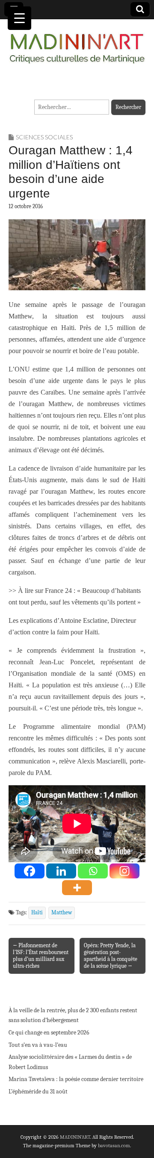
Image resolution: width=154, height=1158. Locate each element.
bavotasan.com (114, 1146)
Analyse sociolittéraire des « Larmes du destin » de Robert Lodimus (70, 1062)
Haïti (37, 913)
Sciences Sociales (44, 137)
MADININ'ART (75, 1137)
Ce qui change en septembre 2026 (49, 1032)
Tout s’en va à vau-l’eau (38, 1045)
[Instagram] (124, 870)
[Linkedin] (61, 870)
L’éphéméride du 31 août (38, 1091)
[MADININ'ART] (77, 43)
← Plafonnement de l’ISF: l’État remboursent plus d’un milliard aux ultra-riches (40, 955)
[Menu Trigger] (19, 18)
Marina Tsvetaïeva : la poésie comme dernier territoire (76, 1079)
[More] (77, 887)
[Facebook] (29, 870)
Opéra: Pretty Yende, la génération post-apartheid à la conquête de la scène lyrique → (110, 955)
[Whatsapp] (93, 870)
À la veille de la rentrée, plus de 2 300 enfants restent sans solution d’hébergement (73, 1015)
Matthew (61, 913)
